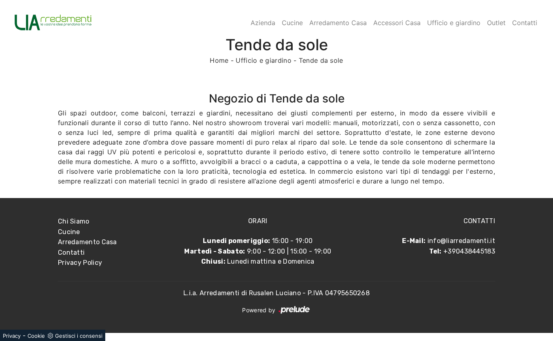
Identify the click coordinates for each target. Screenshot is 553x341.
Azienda (263, 23)
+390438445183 (469, 251)
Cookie (36, 335)
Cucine (292, 23)
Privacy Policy (80, 262)
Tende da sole (321, 60)
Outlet (496, 23)
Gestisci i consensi (78, 335)
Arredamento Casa (338, 23)
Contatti (524, 23)
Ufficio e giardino (454, 23)
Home (219, 60)
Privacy (12, 335)
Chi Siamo (73, 221)
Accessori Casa (397, 23)
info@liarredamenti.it (461, 241)
